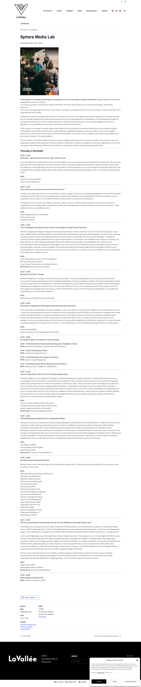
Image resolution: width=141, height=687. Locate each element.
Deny (115, 681)
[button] (137, 660)
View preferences (130, 681)
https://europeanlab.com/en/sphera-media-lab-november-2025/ (28, 627)
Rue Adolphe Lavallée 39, (49, 659)
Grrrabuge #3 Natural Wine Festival (106, 636)
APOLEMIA (26, 636)
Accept (99, 681)
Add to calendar (30, 597)
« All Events (24, 23)
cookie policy (100, 672)
